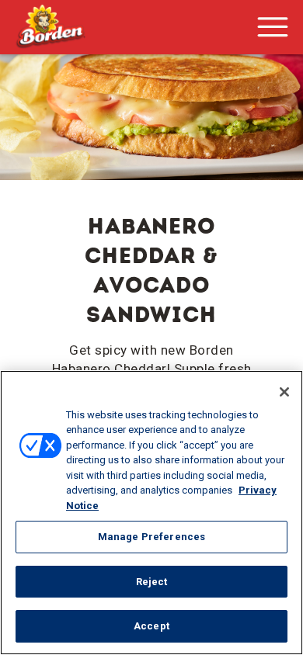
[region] (151, 512)
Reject (152, 581)
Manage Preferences (151, 536)
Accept (151, 626)
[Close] (284, 392)
